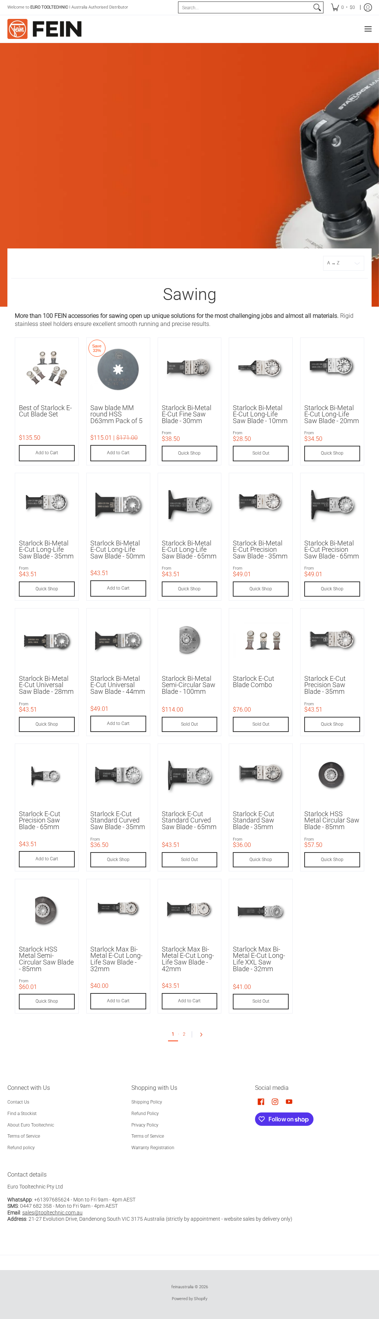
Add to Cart (47, 452)
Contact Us (18, 1102)
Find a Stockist (22, 1113)
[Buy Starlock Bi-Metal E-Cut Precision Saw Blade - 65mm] (332, 505)
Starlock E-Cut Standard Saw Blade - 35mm (253, 820)
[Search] (317, 7)
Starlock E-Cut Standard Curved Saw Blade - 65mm (189, 820)
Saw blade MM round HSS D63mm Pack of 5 (116, 414)
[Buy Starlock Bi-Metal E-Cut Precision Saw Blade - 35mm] (261, 505)
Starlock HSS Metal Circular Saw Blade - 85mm (331, 820)
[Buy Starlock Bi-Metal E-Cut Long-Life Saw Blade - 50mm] (118, 505)
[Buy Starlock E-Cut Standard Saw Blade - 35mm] (261, 776)
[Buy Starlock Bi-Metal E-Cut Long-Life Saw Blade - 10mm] (261, 370)
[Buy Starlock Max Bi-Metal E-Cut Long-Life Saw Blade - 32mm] (118, 911)
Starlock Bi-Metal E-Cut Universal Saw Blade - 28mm (46, 685)
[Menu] (368, 29)
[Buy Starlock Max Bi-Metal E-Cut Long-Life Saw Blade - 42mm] (190, 911)
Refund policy (21, 1147)
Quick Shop (189, 453)
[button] (261, 1101)
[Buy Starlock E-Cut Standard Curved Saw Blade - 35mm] (118, 776)
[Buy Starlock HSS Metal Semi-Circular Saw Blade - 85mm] (47, 911)
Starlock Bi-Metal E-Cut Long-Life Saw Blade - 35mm (46, 550)
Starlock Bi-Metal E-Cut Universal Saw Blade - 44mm (117, 685)
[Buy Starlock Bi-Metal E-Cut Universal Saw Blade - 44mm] (118, 640)
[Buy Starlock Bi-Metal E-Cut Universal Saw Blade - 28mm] (47, 640)
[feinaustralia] (44, 29)
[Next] (203, 1034)
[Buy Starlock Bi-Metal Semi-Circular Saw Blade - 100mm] (190, 640)
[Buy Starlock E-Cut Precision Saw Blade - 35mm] (332, 640)
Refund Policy (145, 1113)
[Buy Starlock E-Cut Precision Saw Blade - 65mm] (47, 776)
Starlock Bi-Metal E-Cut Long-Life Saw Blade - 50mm (117, 550)
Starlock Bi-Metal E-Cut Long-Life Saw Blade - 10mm (260, 414)
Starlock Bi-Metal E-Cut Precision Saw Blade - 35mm (260, 550)
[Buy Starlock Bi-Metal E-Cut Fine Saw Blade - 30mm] (190, 370)
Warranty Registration (152, 1147)
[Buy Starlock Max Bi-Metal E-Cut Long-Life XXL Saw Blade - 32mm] (261, 911)
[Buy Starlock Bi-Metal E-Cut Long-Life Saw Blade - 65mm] (190, 505)
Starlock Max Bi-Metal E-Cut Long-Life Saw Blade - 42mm (188, 959)
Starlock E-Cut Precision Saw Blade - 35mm (325, 685)
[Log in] (367, 7)
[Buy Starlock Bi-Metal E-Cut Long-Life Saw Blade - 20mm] (332, 370)
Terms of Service (23, 1136)
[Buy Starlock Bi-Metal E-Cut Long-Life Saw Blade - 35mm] (47, 505)
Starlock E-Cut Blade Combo (253, 682)
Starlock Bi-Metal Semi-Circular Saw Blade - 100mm (188, 685)
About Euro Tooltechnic (30, 1125)
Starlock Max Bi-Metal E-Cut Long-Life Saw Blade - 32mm (116, 959)
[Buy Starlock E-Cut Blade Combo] (261, 640)
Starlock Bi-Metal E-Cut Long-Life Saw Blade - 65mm (189, 550)
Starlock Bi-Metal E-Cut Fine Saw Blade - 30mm (186, 414)
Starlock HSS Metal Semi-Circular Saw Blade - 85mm (46, 959)
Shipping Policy (146, 1102)
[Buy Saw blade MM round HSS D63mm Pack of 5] (118, 370)
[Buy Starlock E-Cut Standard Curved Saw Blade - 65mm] (190, 776)
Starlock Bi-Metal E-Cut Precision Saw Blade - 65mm (331, 550)
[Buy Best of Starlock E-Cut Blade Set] (47, 370)
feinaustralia (182, 1287)
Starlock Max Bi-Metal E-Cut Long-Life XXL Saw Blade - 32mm (259, 959)
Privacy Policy (144, 1125)
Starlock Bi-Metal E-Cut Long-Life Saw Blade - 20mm (331, 414)
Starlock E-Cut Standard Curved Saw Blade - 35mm (117, 820)
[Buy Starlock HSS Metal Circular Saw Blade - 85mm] (332, 776)
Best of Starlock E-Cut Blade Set (45, 411)
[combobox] (244, 7)
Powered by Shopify (189, 1298)
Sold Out (260, 453)
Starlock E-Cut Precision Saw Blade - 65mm (39, 820)
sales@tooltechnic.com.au (52, 1213)
